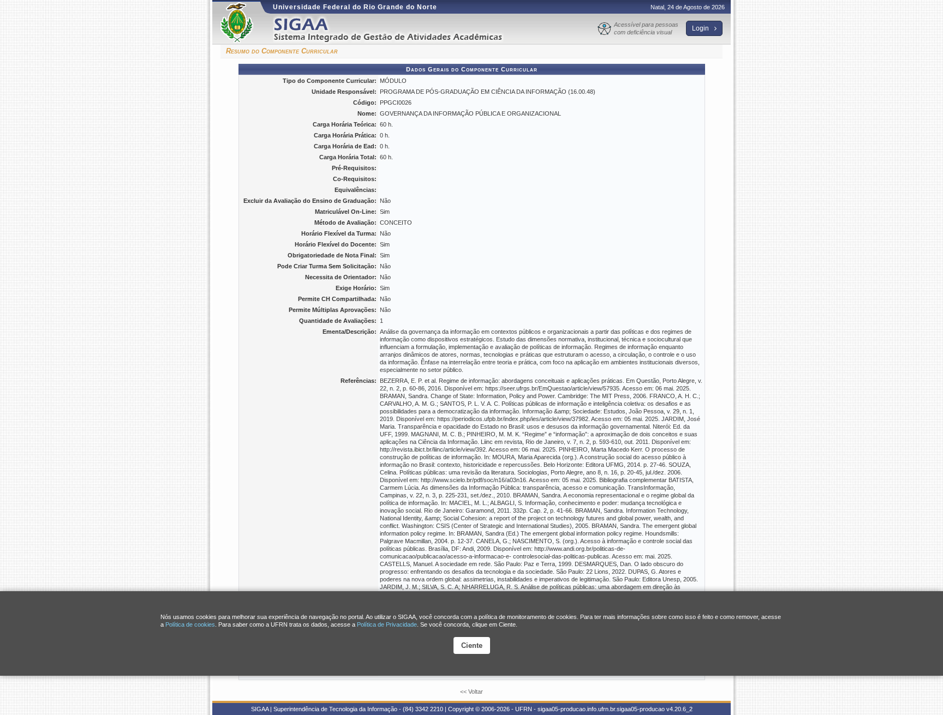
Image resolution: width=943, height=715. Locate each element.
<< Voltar (471, 691)
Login (701, 28)
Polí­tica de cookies (190, 624)
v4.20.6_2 (679, 709)
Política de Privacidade (387, 624)
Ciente (471, 645)
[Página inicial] (395, 29)
